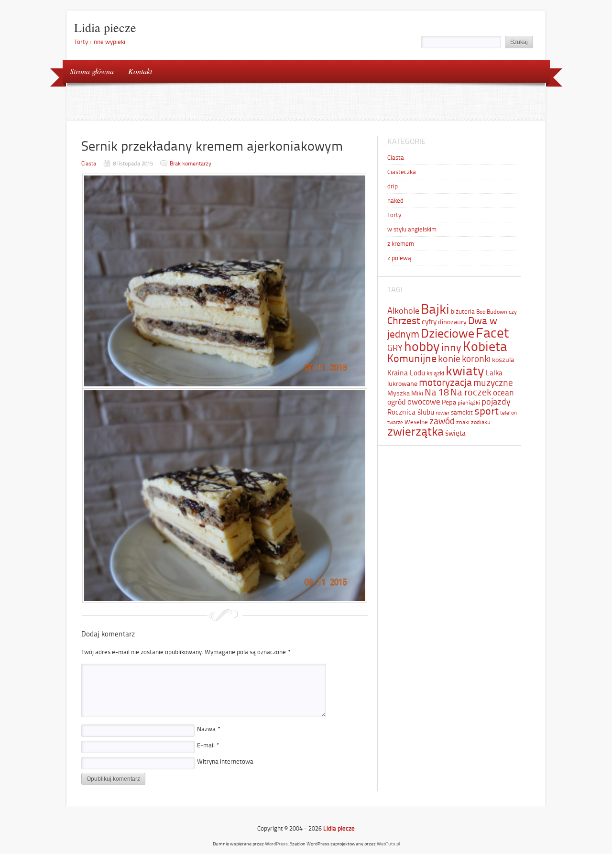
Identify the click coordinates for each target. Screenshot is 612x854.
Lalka (494, 373)
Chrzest (403, 321)
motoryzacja (445, 382)
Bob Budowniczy (496, 311)
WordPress (276, 844)
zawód (442, 421)
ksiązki (435, 373)
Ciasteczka (401, 171)
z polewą (399, 258)
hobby (422, 346)
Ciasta (88, 163)
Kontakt (140, 71)
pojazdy (496, 401)
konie (449, 358)
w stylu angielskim (412, 229)
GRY (395, 348)
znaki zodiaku (473, 422)
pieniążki (469, 402)
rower (442, 412)
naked (395, 200)
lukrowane (402, 383)
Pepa (449, 402)
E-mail (208, 745)
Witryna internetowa (225, 761)
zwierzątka (415, 431)
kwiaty (465, 370)
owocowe (423, 401)
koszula (503, 359)
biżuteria (463, 311)
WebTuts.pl (388, 844)
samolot (462, 412)
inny (451, 347)
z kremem (400, 243)
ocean (503, 392)
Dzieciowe (447, 333)
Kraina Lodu (406, 373)
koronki (476, 358)
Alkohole (403, 311)
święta (455, 433)
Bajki (435, 309)
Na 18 (437, 392)
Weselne (416, 422)
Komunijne (412, 358)
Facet (492, 332)
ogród (396, 401)
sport (486, 411)
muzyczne (493, 382)
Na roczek (471, 392)
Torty (394, 215)
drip (392, 186)
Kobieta (485, 346)
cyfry (429, 321)
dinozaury (452, 322)
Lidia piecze (105, 27)
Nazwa (208, 729)
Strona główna (92, 71)
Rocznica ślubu (410, 412)
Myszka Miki (405, 393)
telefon (508, 413)
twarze (395, 422)
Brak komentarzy (190, 163)
